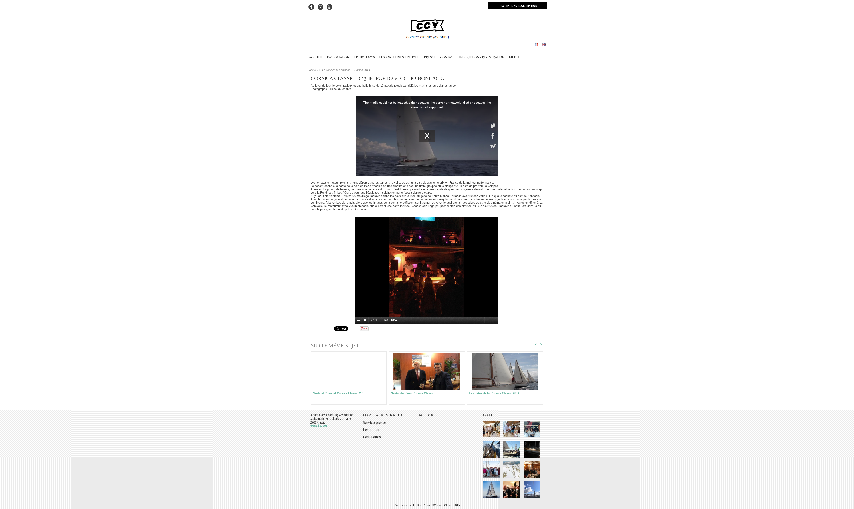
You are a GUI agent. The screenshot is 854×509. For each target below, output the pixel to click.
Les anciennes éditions (399, 57)
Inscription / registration (517, 6)
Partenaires (372, 437)
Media (514, 57)
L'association (338, 57)
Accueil (315, 57)
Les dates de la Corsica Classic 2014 (494, 393)
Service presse (374, 423)
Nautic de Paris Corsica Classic (412, 393)
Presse (430, 57)
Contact (447, 57)
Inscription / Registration (481, 57)
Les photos (371, 430)
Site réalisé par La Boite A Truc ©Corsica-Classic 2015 (427, 505)
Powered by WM (318, 425)
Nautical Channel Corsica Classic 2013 (339, 393)
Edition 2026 (364, 57)
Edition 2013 (362, 70)
